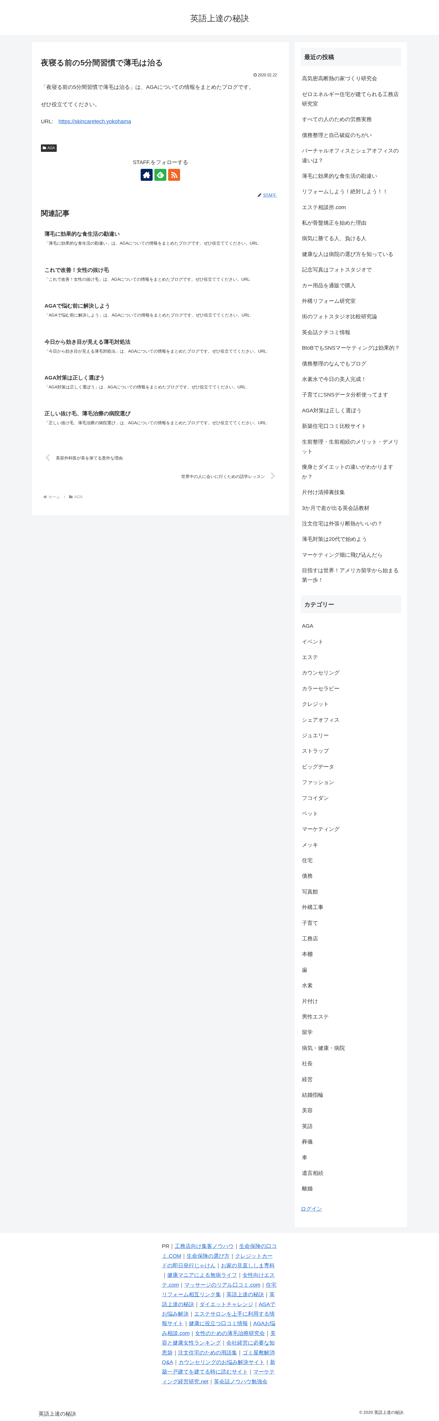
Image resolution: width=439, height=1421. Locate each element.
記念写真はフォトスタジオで (337, 270)
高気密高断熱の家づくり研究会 (339, 78)
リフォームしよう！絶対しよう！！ (345, 192)
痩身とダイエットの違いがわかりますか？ (347, 471)
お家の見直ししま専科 (248, 1266)
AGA (51, 148)
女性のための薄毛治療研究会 (230, 1333)
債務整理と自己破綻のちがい (337, 135)
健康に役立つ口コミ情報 (218, 1323)
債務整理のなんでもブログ (334, 364)
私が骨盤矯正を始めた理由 (334, 223)
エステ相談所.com (324, 207)
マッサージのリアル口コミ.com (222, 1285)
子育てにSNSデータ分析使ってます (345, 395)
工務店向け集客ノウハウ (204, 1246)
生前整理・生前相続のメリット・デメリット (350, 446)
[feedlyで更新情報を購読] (160, 175)
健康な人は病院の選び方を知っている (347, 254)
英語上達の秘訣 (245, 1294)
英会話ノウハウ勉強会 (241, 1382)
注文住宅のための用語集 (207, 1353)
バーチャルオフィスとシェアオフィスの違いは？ (350, 155)
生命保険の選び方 (208, 1256)
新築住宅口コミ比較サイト (334, 426)
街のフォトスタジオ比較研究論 (339, 317)
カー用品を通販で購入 (329, 285)
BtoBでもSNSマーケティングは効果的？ (351, 348)
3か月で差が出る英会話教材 (335, 508)
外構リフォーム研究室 (329, 301)
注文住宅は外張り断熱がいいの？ (342, 524)
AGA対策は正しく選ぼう (332, 411)
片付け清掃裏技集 (323, 492)
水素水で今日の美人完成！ (334, 379)
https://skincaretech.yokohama (95, 121)
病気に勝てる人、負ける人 (334, 238)
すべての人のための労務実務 (337, 119)
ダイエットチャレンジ (226, 1304)
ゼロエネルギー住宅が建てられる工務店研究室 (350, 99)
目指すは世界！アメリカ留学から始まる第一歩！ (350, 575)
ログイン (311, 1209)
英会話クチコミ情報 (326, 332)
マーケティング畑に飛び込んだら (342, 555)
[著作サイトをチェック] (147, 175)
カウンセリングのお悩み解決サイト (222, 1362)
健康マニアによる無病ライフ (202, 1275)
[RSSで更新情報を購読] (174, 175)
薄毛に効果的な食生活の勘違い (339, 176)
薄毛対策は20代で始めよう (334, 539)
